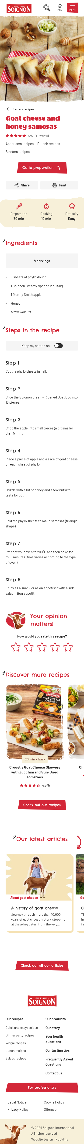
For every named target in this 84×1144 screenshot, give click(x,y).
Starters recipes (18, 151)
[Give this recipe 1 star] (15, 647)
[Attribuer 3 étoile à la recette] (42, 647)
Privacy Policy (17, 1109)
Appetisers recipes (20, 144)
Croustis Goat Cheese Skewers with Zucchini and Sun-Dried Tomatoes (34, 772)
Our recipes (15, 1019)
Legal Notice (17, 1102)
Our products (56, 1019)
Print (62, 185)
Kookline (62, 1139)
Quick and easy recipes (22, 1027)
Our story (53, 1028)
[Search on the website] (47, 8)
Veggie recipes (16, 1043)
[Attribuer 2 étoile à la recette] (28, 647)
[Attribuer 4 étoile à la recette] (55, 647)
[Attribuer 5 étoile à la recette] (68, 647)
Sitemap (50, 1109)
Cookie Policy (54, 1102)
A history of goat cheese (34, 908)
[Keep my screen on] (58, 345)
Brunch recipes (48, 144)
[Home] (19, 9)
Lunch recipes (16, 1051)
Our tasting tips (58, 1050)
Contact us (54, 1073)
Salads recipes (16, 1058)
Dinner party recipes (20, 1035)
